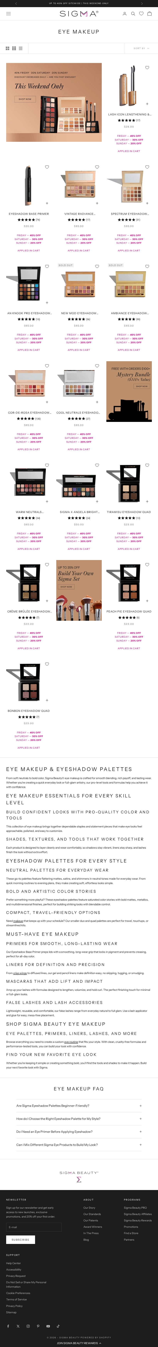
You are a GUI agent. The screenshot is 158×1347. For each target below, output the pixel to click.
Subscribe (20, 1239)
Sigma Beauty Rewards (138, 1220)
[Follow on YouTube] (48, 1326)
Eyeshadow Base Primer (29, 214)
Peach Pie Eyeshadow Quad (129, 611)
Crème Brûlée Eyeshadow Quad (28, 612)
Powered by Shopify (96, 1337)
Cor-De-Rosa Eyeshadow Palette (29, 413)
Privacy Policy (14, 1306)
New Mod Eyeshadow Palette (79, 314)
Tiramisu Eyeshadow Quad (129, 512)
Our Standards (92, 1214)
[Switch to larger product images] (7, 48)
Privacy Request (16, 1276)
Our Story (89, 1207)
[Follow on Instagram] (28, 1326)
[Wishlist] (141, 14)
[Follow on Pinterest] (38, 1326)
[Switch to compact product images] (20, 48)
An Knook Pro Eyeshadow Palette (28, 314)
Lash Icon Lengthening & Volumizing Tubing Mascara (129, 115)
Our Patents (90, 1220)
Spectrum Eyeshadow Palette (129, 214)
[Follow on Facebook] (8, 1326)
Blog (86, 1239)
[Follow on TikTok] (58, 1326)
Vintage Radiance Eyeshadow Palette (79, 214)
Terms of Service (16, 1299)
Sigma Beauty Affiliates (138, 1214)
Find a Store (131, 1233)
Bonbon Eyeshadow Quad (29, 711)
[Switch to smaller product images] (14, 48)
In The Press (91, 1233)
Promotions (131, 1227)
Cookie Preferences (18, 1293)
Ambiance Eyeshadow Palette (129, 314)
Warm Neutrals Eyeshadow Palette (28, 512)
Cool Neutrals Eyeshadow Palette (78, 413)
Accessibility (13, 1269)
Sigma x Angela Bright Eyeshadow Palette (79, 512)
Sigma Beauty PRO (135, 1207)
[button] (79, 1343)
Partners (129, 1239)
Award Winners (92, 1227)
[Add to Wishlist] (147, 67)
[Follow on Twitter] (18, 1326)
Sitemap (11, 1312)
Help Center (13, 1263)
